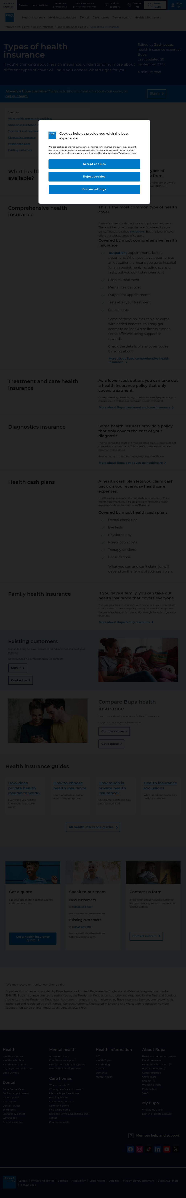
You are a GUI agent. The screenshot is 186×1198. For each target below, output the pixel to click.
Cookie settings (94, 189)
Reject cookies (94, 176)
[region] (94, 162)
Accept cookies (94, 164)
